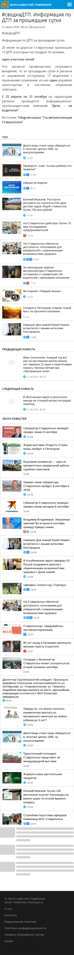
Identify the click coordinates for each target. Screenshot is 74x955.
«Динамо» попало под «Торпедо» (44, 584)
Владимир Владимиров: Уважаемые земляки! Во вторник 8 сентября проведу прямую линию (46, 523)
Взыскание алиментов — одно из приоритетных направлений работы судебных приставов (46, 465)
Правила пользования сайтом (24, 934)
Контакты (11, 915)
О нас (8, 909)
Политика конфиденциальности (25, 928)
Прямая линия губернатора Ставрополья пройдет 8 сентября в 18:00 (46, 486)
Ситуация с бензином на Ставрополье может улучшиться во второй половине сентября (46, 663)
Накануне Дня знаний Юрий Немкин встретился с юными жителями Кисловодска (46, 328)
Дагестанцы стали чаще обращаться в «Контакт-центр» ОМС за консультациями (46, 149)
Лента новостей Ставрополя (23, 947)
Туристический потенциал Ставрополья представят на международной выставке (41, 757)
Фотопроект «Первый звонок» (42, 291)
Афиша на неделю (35, 182)
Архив (9, 941)
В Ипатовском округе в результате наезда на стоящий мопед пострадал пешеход (47, 400)
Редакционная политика (20, 921)
